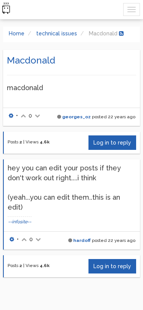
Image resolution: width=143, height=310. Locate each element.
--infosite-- (19, 221)
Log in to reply (112, 143)
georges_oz (76, 116)
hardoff (82, 240)
